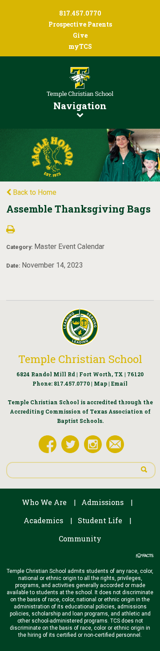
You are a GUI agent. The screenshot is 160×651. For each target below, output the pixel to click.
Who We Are (44, 502)
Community (80, 538)
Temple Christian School (80, 359)
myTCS (80, 46)
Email (119, 383)
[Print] (10, 230)
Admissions (102, 502)
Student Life (100, 520)
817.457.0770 (72, 383)
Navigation (80, 105)
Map (100, 383)
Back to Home (33, 192)
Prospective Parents (80, 24)
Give (80, 35)
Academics (43, 520)
